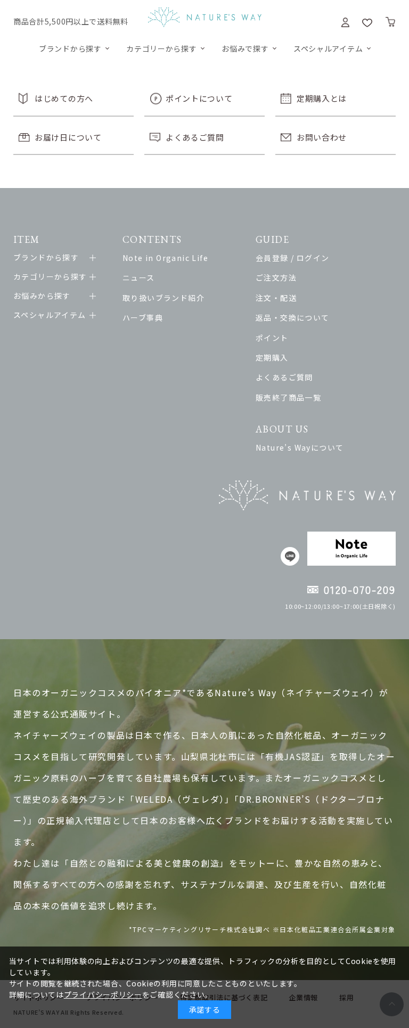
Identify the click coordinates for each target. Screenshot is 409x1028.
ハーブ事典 (142, 317)
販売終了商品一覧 (288, 397)
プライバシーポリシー (103, 994)
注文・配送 (276, 297)
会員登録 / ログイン (292, 257)
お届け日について (68, 137)
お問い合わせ (322, 137)
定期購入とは (322, 98)
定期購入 (272, 357)
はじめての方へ (64, 98)
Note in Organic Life (165, 257)
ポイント (272, 337)
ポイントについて (199, 98)
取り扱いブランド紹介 (163, 297)
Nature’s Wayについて (299, 447)
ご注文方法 (276, 277)
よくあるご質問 (195, 137)
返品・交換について (293, 317)
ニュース (138, 277)
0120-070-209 (360, 589)
